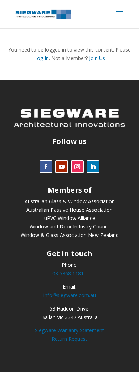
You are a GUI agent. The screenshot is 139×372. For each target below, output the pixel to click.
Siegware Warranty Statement (69, 330)
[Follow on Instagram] (77, 166)
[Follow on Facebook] (46, 166)
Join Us (97, 58)
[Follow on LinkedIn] (93, 166)
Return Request (69, 338)
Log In (41, 58)
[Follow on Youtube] (61, 166)
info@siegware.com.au (69, 295)
